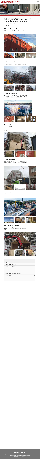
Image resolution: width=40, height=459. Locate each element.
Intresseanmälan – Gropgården (11, 266)
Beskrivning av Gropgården (11, 264)
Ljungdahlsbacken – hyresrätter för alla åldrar (13, 273)
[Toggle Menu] (38, 1)
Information (7, 271)
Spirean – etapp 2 (8, 277)
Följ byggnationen (9, 268)
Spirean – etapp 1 (8, 275)
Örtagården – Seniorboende (10, 280)
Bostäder (6, 259)
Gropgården (7, 262)
